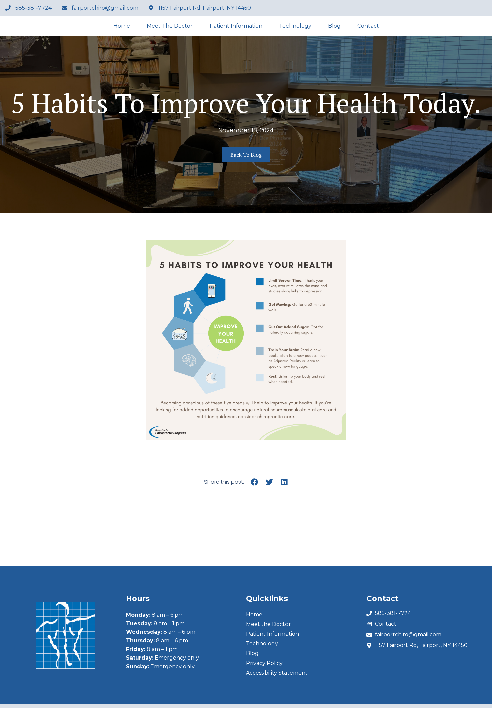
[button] (254, 482)
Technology (295, 26)
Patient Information (236, 26)
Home (121, 26)
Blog (334, 26)
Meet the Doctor (170, 26)
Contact (368, 26)
